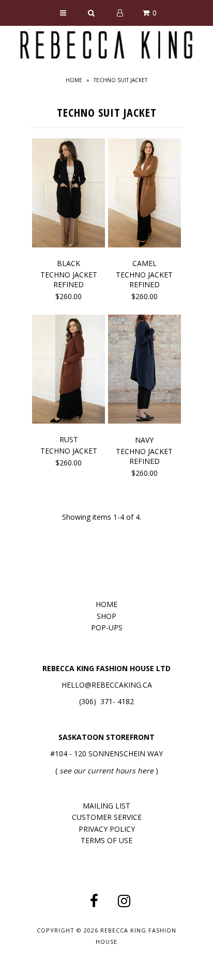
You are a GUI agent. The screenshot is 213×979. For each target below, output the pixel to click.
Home (74, 80)
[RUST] (68, 371)
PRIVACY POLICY (107, 829)
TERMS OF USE (106, 840)
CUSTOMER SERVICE (107, 817)
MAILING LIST (106, 806)
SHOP (106, 616)
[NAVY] (144, 371)
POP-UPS (107, 627)
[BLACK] (68, 194)
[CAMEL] (144, 194)
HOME (106, 604)
